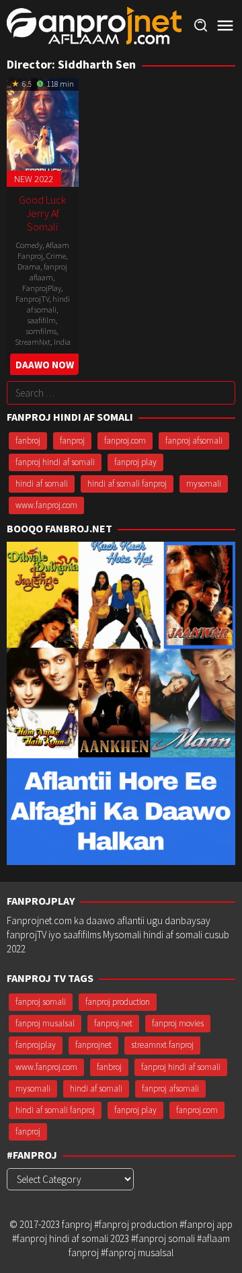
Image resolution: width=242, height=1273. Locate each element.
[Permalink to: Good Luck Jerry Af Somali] (42, 130)
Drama (28, 266)
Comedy (29, 245)
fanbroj (27, 440)
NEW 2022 (33, 179)
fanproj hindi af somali (55, 462)
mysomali (203, 483)
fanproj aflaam (48, 271)
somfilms (41, 331)
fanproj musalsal (45, 1023)
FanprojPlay (41, 288)
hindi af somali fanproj (127, 483)
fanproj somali (40, 1002)
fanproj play (135, 462)
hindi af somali (48, 304)
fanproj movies (178, 1023)
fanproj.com (125, 440)
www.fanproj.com (46, 505)
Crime (56, 256)
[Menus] (225, 25)
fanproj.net (113, 1023)
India (62, 342)
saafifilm (42, 320)
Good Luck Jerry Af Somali (42, 213)
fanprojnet (93, 1045)
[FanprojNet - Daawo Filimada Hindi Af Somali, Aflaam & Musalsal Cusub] (94, 24)
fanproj (72, 440)
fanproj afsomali (194, 440)
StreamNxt (32, 342)
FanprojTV (32, 299)
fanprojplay (35, 1045)
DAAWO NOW (44, 364)
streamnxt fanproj (162, 1045)
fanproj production (117, 1002)
